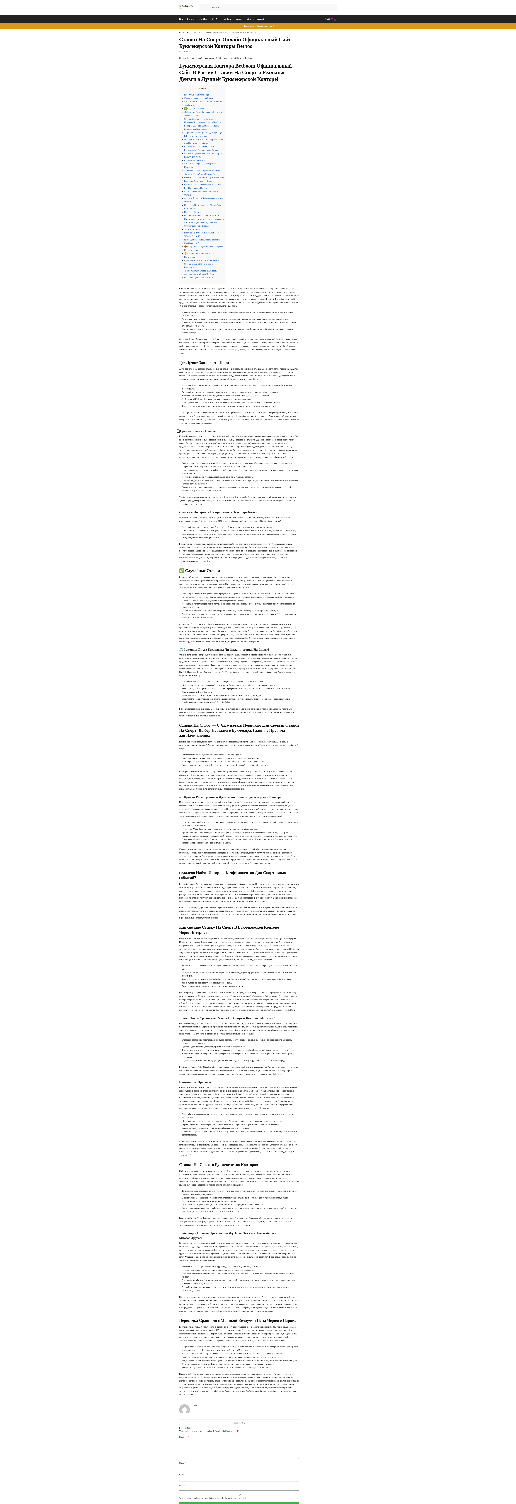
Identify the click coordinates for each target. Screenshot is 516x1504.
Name (182, 1463)
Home (181, 32)
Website (182, 1485)
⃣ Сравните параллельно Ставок (198, 98)
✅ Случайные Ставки (194, 108)
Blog (188, 32)
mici (196, 1405)
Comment (184, 1437)
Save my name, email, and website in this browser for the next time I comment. (212, 1498)
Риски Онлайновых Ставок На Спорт (201, 215)
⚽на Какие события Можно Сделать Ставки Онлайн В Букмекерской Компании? (201, 263)
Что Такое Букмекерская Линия (198, 277)
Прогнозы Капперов (193, 212)
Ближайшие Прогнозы (194, 160)
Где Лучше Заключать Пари (197, 95)
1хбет (255, 379)
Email (182, 1474)
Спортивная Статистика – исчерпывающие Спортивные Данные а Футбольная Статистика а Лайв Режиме (204, 222)
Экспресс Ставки (192, 229)
